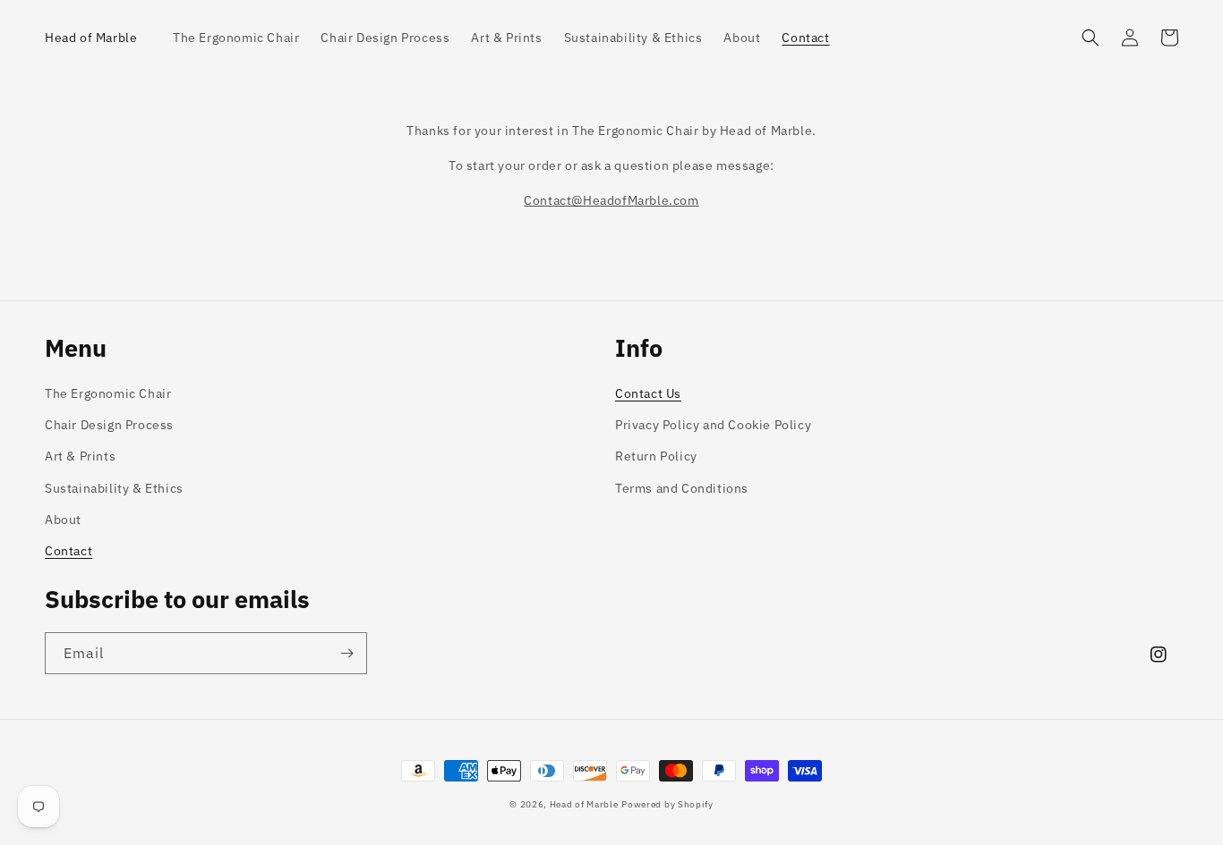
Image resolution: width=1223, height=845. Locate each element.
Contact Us (648, 393)
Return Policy (656, 456)
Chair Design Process (109, 425)
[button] (1090, 37)
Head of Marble (584, 804)
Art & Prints (80, 456)
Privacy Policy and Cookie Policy (713, 425)
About (63, 519)
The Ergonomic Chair (108, 393)
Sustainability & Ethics (114, 488)
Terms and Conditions (681, 488)
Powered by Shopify (667, 804)
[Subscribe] (346, 653)
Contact (68, 551)
